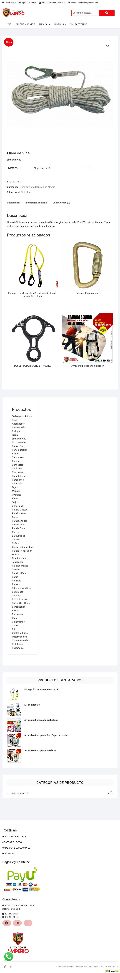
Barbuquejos (18, 535)
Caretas (16, 532)
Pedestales (18, 648)
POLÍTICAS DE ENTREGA (14, 836)
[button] (108, 46)
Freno (15, 435)
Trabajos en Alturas (45, 187)
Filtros (15, 554)
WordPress (113, 967)
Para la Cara (18, 528)
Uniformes (17, 506)
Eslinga (16, 431)
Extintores (17, 644)
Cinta (15, 618)
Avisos (15, 610)
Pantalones (18, 479)
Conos (15, 625)
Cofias (15, 543)
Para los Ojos (19, 513)
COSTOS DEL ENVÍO (12, 842)
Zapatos (16, 584)
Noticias (60, 24)
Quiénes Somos (25, 24)
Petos (15, 498)
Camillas (16, 595)
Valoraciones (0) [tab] (61, 202)
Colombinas (18, 621)
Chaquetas (17, 472)
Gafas (15, 517)
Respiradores (19, 558)
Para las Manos (20, 565)
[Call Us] (3, 913)
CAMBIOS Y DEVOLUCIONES (16, 848)
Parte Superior (19, 450)
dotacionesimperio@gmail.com (85, 3)
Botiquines (17, 591)
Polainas (16, 580)
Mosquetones (19, 442)
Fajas (15, 487)
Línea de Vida (27, 187)
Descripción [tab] (13, 202)
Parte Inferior (19, 476)
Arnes (15, 420)
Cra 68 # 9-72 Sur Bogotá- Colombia (20, 3)
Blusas (15, 453)
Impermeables (19, 636)
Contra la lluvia (20, 633)
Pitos (15, 629)
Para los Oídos (19, 521)
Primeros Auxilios (21, 588)
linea (29, 192)
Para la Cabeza (20, 509)
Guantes (16, 569)
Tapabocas (17, 562)
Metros (13, 168)
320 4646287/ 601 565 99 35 (54, 3)
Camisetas (17, 464)
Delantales (17, 483)
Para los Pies (19, 573)
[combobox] (60, 792)
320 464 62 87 (11, 917)
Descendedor (19, 427)
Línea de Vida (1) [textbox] (59, 793)
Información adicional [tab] (36, 202)
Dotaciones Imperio (64, 967)
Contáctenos (78, 24)
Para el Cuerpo (19, 446)
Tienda (43, 24)
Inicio (8, 24)
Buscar (107, 13)
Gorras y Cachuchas (22, 547)
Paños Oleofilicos (21, 603)
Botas (15, 577)
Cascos (16, 539)
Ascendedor (18, 423)
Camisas (16, 461)
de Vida (22, 192)
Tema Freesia (94, 967)
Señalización (18, 606)
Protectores (18, 524)
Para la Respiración (22, 550)
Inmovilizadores (20, 599)
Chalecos (17, 468)
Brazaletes (17, 614)
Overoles (16, 494)
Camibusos (18, 457)
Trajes (15, 502)
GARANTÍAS (8, 853)
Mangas (16, 491)
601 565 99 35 (12, 913)
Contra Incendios (21, 640)
